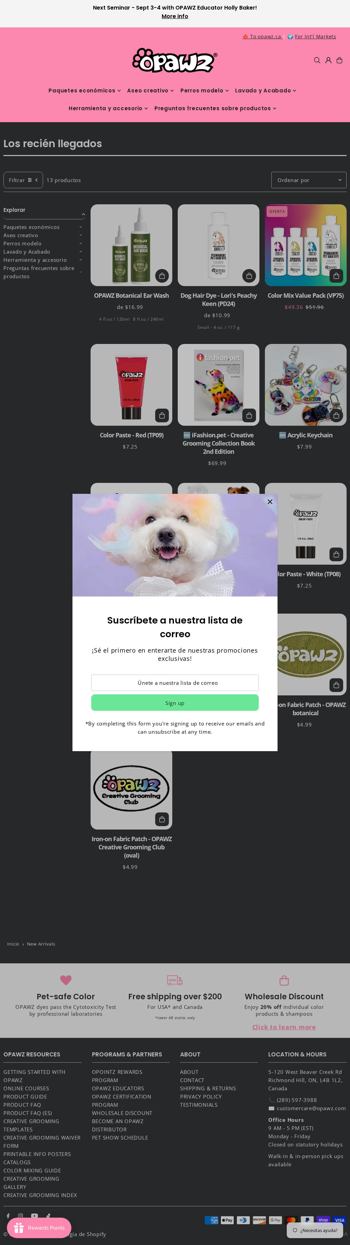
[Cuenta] (328, 60)
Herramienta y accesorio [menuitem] (106, 108)
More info (175, 16)
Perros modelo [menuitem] (202, 90)
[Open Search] (317, 60)
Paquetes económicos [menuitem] (82, 90)
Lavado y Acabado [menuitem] (263, 90)
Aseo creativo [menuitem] (148, 90)
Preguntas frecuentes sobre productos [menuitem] (212, 108)
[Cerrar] (270, 502)
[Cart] (339, 60)
